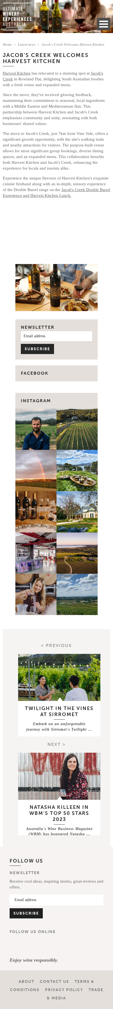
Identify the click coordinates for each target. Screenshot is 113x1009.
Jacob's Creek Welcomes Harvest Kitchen (72, 44)
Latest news (26, 44)
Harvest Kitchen (16, 73)
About (26, 981)
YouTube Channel (48, 945)
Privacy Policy (64, 990)
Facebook (16, 945)
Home (7, 44)
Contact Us (54, 981)
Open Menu (103, 24)
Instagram (36, 400)
